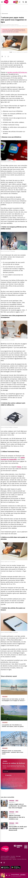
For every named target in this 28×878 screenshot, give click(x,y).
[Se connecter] (26, 2)
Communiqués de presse (6, 859)
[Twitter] (5, 56)
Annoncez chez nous (21, 859)
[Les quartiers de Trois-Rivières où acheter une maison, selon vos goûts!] (14, 712)
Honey (19, 467)
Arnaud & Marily (15, 874)
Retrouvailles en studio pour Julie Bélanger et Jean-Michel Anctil (18, 828)
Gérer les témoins (5, 857)
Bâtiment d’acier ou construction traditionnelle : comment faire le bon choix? (12, 752)
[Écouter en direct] (14, 2)
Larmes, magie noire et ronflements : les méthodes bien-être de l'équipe (17, 806)
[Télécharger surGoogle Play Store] (16, 867)
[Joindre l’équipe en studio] (20, 2)
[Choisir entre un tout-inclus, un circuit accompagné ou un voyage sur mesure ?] (14, 687)
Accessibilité (12, 857)
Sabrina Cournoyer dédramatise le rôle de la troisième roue (17, 817)
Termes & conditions (5, 856)
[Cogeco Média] (18, 847)
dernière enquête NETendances (17, 72)
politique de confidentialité (12, 786)
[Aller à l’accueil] (6, 3)
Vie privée (12, 856)
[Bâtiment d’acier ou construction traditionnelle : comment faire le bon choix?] (14, 738)
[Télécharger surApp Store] (5, 867)
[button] (6, 875)
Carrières (14, 859)
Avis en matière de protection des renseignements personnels (14, 782)
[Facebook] (2, 56)
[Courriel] (8, 56)
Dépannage (18, 856)
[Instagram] (4, 862)
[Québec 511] (25, 848)
